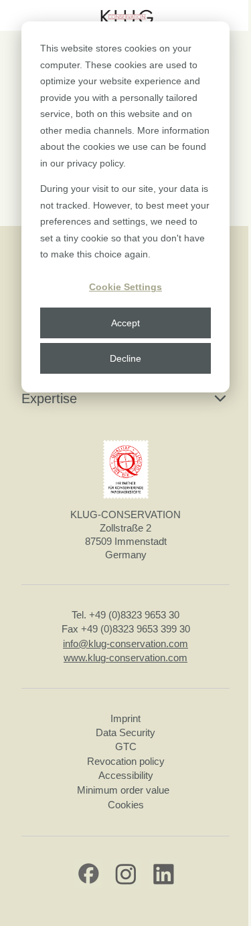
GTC (126, 746)
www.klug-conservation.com (125, 657)
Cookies (126, 804)
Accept (125, 323)
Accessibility (125, 775)
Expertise (49, 398)
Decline (125, 358)
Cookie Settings (125, 286)
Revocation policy (126, 761)
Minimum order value (126, 790)
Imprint (125, 718)
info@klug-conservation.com (125, 643)
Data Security (125, 732)
